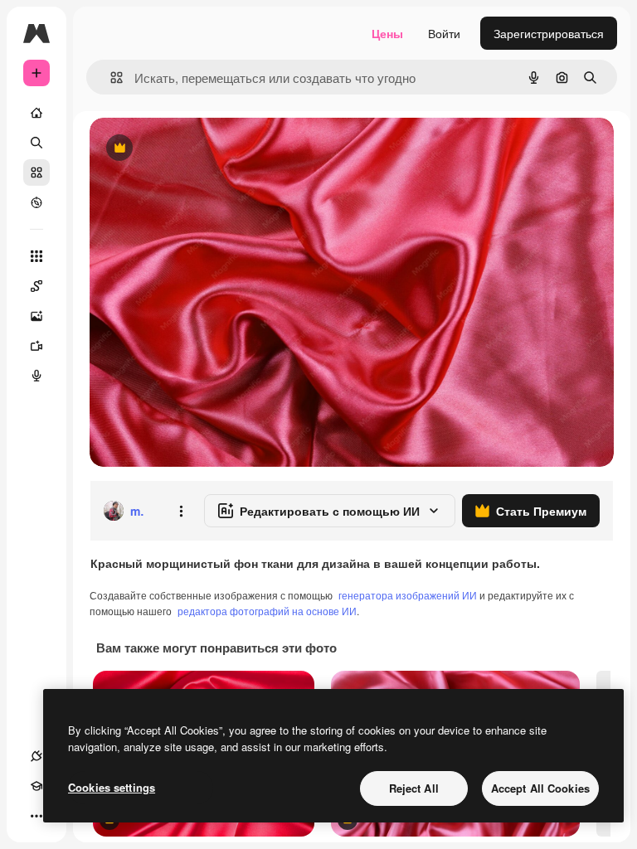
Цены (387, 33)
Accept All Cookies (540, 788)
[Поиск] (36, 142)
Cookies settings (111, 787)
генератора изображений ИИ (407, 595)
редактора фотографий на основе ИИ (267, 611)
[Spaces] (36, 286)
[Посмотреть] (36, 202)
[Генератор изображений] (36, 316)
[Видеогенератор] (36, 345)
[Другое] (36, 816)
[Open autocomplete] (110, 77)
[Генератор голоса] (36, 375)
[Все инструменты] (36, 256)
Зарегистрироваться (549, 33)
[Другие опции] (180, 510)
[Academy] (36, 786)
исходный (201, 149)
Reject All (414, 788)
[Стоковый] (36, 172)
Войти (444, 33)
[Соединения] (36, 756)
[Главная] (36, 112)
